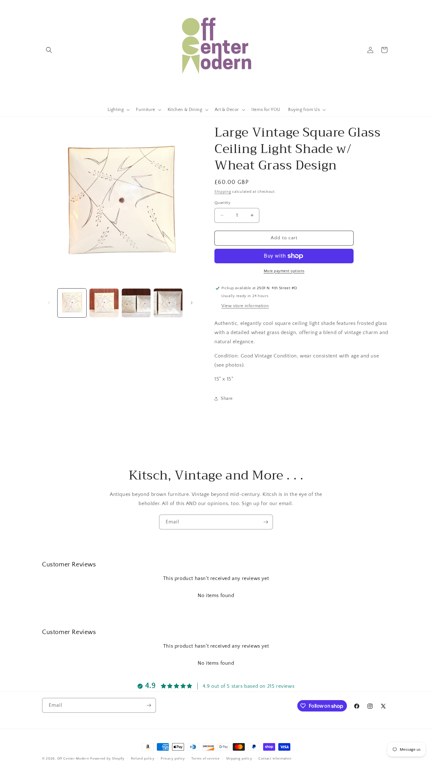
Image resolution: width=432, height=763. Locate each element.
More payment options (284, 271)
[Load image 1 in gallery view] (72, 303)
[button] (49, 50)
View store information (245, 305)
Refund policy (143, 758)
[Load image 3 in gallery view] (136, 303)
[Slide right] (192, 303)
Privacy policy (173, 758)
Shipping (222, 192)
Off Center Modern (73, 758)
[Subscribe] (266, 522)
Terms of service (205, 758)
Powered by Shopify (107, 758)
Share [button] (227, 398)
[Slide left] (49, 303)
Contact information (274, 758)
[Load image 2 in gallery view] (103, 303)
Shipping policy (239, 758)
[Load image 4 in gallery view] (168, 303)
